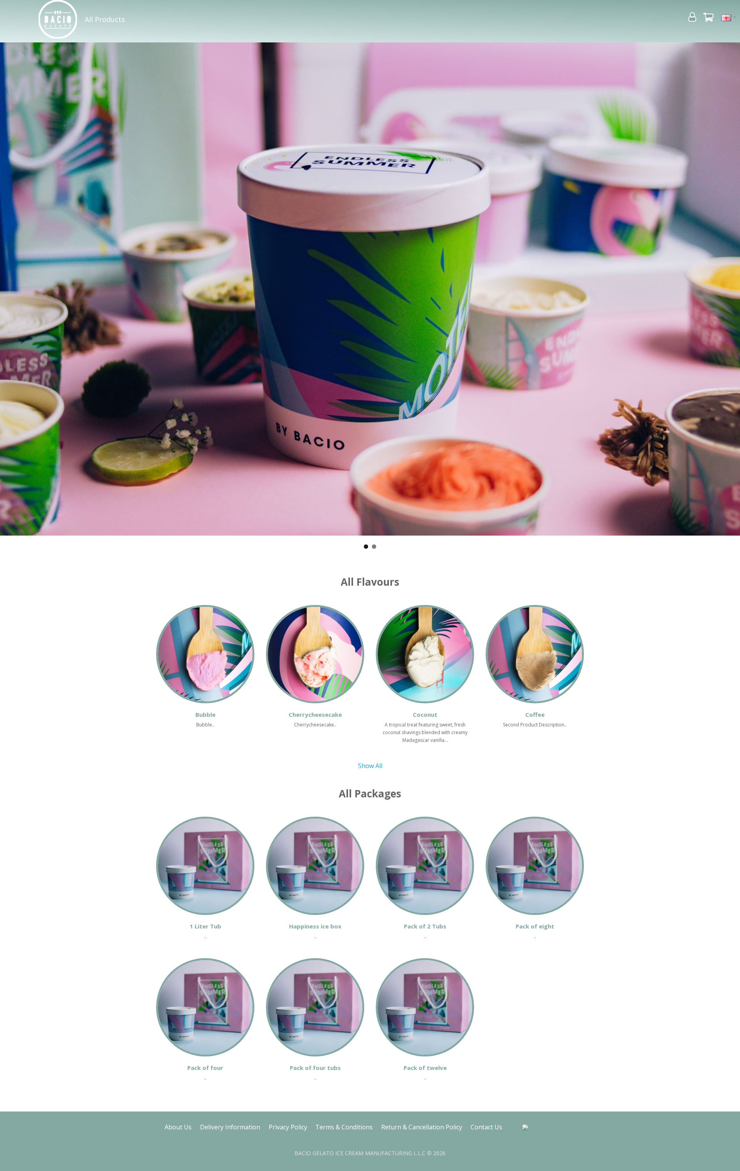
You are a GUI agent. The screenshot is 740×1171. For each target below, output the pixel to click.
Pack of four (205, 1068)
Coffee (535, 714)
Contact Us (486, 1127)
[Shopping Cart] (708, 18)
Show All (370, 766)
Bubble (205, 714)
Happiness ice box (315, 926)
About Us (178, 1127)
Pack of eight (535, 926)
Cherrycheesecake (315, 714)
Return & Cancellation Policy (421, 1127)
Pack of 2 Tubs (425, 926)
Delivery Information (230, 1127)
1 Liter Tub (205, 926)
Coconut (425, 714)
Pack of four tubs (315, 1068)
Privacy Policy (288, 1127)
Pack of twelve (425, 1068)
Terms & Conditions (344, 1127)
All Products (105, 19)
